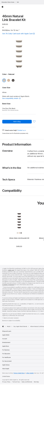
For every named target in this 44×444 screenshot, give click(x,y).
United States (6, 376)
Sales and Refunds (27, 382)
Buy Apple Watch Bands (20, 326)
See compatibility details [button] (10, 98)
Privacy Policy (6, 382)
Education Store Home (8, 2)
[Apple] (3, 326)
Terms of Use (16, 382)
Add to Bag (17, 121)
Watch (8, 326)
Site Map (36, 382)
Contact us (21, 130)
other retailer (30, 373)
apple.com (11, 270)
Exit (18, 2)
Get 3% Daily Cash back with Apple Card (17, 34)
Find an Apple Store (19, 373)
